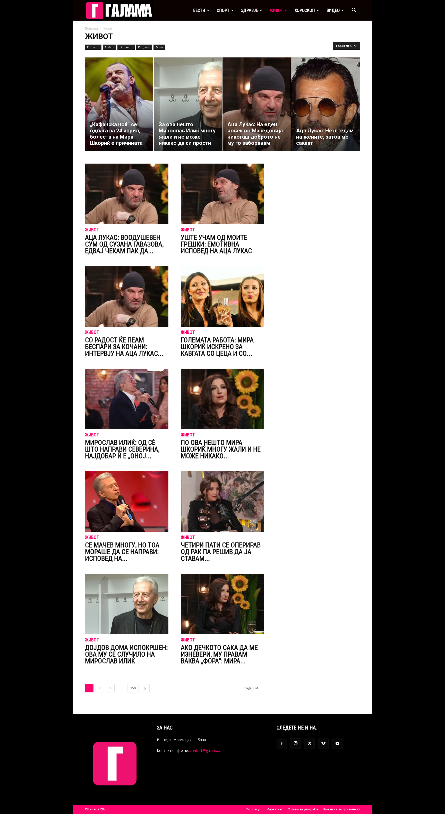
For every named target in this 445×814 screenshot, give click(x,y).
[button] (354, 10)
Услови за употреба (303, 809)
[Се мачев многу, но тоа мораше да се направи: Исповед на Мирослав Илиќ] (126, 501)
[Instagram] (295, 743)
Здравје (249, 10)
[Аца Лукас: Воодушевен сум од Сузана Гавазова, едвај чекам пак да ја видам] (126, 194)
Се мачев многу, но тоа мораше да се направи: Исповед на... (122, 551)
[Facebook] (282, 744)
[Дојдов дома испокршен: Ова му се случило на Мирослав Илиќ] (126, 604)
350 (133, 688)
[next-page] (145, 688)
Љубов (109, 47)
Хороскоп (305, 10)
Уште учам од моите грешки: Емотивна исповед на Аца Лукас (216, 244)
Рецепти (144, 47)
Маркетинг (275, 809)
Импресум (254, 809)
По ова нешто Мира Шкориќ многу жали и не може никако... (221, 449)
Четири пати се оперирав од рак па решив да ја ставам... (221, 551)
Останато (126, 47)
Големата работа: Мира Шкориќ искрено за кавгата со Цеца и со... (217, 346)
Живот (276, 10)
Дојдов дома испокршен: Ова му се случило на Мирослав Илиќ (126, 654)
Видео (333, 10)
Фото (159, 47)
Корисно (93, 47)
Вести (199, 10)
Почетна (91, 28)
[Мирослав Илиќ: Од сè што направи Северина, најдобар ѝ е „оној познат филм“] (126, 399)
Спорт (223, 10)
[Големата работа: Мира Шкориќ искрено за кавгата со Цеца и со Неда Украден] (222, 296)
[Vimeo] (323, 744)
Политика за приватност (341, 809)
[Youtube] (337, 744)
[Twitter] (309, 744)
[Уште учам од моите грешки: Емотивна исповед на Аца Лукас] (222, 194)
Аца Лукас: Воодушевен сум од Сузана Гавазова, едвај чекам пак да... (124, 244)
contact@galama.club (208, 750)
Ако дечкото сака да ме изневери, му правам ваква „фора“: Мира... (219, 654)
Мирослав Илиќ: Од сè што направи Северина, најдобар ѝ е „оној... (122, 449)
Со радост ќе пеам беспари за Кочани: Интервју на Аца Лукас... (124, 346)
